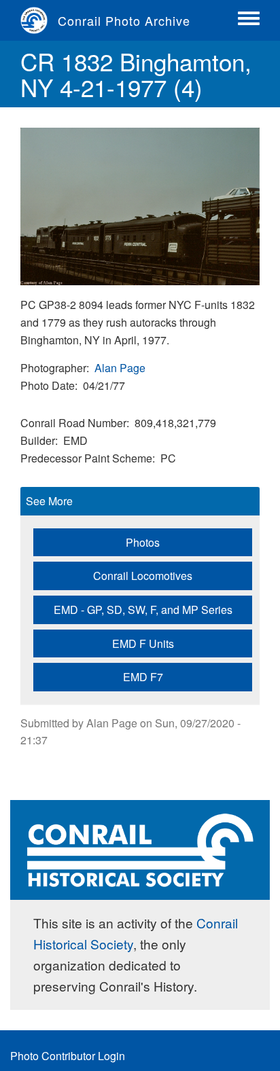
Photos (143, 542)
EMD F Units (143, 643)
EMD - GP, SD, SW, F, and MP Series (143, 609)
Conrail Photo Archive (124, 20)
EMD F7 (143, 677)
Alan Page (119, 368)
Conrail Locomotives (142, 575)
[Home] (39, 20)
